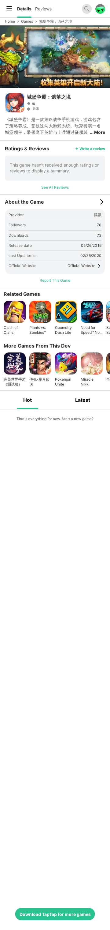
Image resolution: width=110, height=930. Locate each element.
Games (27, 21)
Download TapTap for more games (55, 914)
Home (10, 21)
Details (24, 8)
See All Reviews (55, 187)
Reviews (43, 8)
